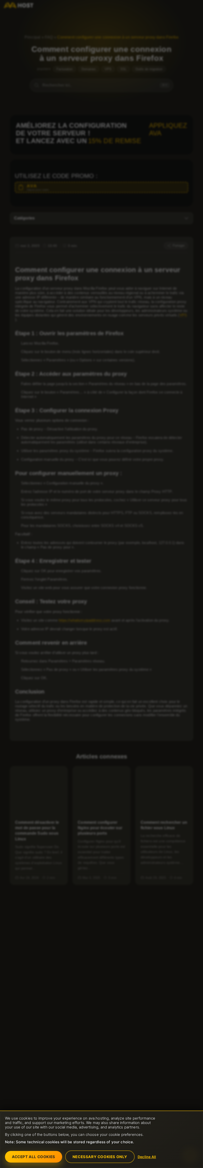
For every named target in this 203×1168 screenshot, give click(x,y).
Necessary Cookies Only (100, 1156)
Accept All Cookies (33, 1156)
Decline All (147, 1157)
